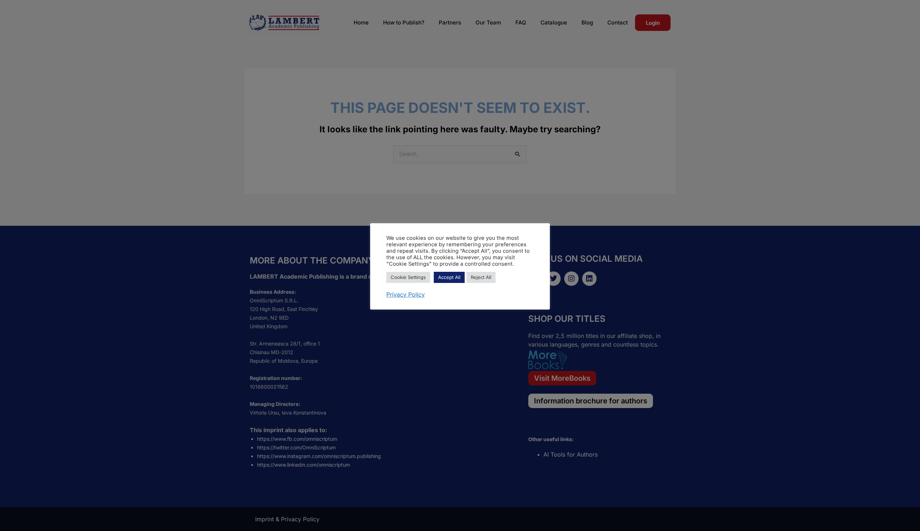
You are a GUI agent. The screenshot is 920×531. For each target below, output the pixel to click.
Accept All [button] (449, 277)
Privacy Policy (405, 294)
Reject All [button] (481, 277)
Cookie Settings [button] (408, 277)
